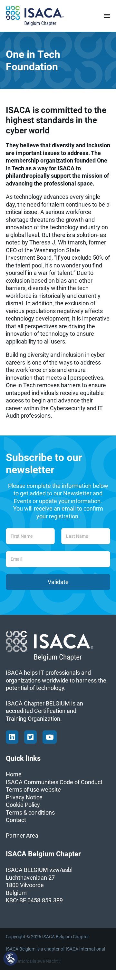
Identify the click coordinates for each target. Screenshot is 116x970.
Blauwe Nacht (44, 961)
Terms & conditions (30, 812)
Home (14, 774)
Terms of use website (33, 789)
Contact (16, 820)
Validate (58, 582)
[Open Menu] (107, 16)
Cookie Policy (23, 804)
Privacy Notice (24, 797)
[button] (10, 959)
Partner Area (22, 835)
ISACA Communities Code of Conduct (54, 782)
